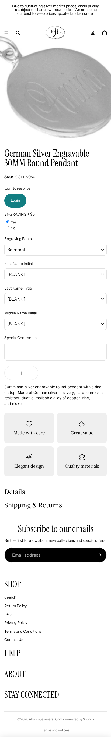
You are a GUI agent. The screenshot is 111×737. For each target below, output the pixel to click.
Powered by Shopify (79, 719)
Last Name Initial (18, 288)
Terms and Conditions (22, 631)
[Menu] (6, 33)
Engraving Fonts (18, 238)
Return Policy (15, 605)
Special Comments (20, 337)
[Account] (93, 33)
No (13, 228)
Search (10, 597)
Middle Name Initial (20, 313)
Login (15, 200)
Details (14, 491)
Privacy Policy (15, 622)
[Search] (18, 33)
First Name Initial (18, 263)
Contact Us (13, 639)
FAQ (8, 614)
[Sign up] (99, 555)
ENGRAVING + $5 (19, 214)
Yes (14, 222)
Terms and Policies (56, 730)
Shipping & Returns (33, 505)
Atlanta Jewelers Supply (46, 719)
